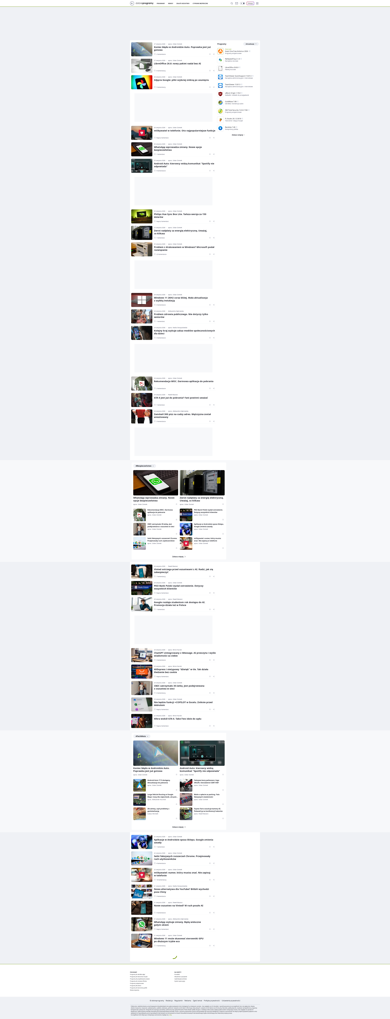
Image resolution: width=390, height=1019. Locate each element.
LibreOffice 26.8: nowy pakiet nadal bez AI (177, 63)
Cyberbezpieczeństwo (180, 979)
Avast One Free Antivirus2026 (236, 51)
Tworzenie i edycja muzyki (234, 121)
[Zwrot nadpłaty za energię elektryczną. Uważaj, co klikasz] (141, 233)
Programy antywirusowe (233, 53)
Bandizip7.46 (230, 127)
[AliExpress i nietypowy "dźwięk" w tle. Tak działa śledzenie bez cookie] (141, 672)
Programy (161, 3)
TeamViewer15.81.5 (232, 84)
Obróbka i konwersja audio (234, 104)
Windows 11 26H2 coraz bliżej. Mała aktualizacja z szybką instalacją (181, 299)
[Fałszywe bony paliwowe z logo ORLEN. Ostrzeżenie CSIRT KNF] (186, 785)
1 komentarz (160, 154)
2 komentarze (161, 54)
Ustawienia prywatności (231, 1000)
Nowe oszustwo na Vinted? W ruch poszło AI (178, 905)
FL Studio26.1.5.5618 (233, 119)
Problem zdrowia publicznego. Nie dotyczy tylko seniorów (181, 315)
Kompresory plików (231, 129)
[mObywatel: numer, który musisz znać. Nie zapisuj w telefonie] (186, 543)
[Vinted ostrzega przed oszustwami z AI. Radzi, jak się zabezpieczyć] (141, 572)
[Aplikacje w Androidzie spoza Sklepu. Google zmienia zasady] (186, 529)
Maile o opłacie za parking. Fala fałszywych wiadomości (206, 795)
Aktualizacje (250, 44)
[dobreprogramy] (146, 3)
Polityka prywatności (212, 1000)
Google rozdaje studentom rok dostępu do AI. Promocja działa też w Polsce (179, 604)
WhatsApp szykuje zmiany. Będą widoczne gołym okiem (177, 923)
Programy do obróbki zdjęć (137, 974)
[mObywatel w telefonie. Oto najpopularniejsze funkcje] (141, 133)
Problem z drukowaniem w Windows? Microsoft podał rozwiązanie (184, 248)
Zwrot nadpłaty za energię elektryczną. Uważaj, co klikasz (180, 232)
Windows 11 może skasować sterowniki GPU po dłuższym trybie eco (179, 940)
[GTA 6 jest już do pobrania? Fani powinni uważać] (141, 400)
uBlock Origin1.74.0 (232, 93)
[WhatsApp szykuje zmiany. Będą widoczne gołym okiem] (141, 924)
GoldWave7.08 (230, 101)
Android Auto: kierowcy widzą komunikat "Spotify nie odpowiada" (184, 165)
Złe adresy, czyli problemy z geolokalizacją (158, 810)
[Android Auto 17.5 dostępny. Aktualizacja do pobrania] (139, 785)
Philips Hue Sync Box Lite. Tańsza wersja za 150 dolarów (180, 215)
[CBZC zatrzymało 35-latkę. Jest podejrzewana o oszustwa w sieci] (139, 529)
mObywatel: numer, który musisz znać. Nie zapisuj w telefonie (207, 539)
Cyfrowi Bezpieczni (200, 3)
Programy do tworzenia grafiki (138, 988)
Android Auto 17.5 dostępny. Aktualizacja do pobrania (158, 781)
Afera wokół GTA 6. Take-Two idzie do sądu (177, 718)
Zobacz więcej (177, 556)
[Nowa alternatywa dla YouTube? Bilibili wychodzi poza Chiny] (141, 891)
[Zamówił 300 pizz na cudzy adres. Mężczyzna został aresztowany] (141, 416)
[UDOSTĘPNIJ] (214, 54)
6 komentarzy (161, 71)
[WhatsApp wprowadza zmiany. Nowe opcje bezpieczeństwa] (141, 149)
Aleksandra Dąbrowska (176, 311)
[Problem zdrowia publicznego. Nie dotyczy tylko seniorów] (141, 316)
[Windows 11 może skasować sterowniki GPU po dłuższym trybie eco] (141, 941)
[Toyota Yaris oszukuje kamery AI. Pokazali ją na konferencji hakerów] (186, 813)
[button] (257, 3)
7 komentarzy (161, 576)
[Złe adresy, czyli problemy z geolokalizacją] (139, 813)
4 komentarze (161, 171)
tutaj (170, 1015)
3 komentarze (161, 338)
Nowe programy (134, 990)
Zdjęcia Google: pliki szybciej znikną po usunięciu (181, 79)
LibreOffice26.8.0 (231, 67)
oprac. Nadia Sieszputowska (177, 328)
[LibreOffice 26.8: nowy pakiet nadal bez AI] (141, 66)
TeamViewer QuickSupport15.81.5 (238, 76)
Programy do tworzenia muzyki (138, 977)
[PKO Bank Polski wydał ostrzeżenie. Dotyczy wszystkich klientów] (186, 515)
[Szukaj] (231, 3)
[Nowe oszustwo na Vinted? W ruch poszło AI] (141, 908)
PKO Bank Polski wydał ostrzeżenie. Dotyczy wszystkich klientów (208, 511)
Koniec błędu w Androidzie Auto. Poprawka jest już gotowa (182, 48)
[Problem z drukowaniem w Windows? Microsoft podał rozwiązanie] (141, 249)
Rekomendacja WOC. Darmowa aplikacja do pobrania (183, 381)
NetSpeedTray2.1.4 (232, 59)
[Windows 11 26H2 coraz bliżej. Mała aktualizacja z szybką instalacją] (141, 300)
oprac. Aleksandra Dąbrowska (178, 411)
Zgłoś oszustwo (182, 3)
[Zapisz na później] (210, 54)
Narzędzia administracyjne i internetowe (239, 78)
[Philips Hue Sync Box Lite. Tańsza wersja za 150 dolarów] (141, 216)
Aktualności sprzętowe (180, 977)
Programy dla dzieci (135, 985)
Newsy (170, 3)
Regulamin (178, 1000)
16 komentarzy (161, 880)
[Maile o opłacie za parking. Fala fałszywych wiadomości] (186, 799)
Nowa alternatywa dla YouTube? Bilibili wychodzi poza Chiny (181, 890)
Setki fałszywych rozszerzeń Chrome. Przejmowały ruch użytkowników (162, 539)
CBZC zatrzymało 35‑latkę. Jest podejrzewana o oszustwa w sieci (179, 687)
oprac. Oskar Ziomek (175, 44)
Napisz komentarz (162, 138)
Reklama (188, 1000)
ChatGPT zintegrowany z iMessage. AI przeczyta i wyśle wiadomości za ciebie (185, 654)
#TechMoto (141, 736)
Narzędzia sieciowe (231, 61)
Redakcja (169, 1000)
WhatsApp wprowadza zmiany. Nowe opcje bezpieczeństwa (178, 148)
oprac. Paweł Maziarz (175, 599)
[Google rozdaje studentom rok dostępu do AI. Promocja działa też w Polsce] (141, 604)
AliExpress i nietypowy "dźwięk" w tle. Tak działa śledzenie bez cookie (181, 671)
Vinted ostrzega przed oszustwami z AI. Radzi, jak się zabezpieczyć (183, 571)
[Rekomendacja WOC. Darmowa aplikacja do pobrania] (141, 383)
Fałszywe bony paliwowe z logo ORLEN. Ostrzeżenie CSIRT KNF (206, 781)
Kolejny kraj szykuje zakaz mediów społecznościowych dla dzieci (184, 332)
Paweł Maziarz (173, 395)
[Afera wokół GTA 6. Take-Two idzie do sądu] (141, 721)
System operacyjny (179, 981)
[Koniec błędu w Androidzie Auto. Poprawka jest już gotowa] (141, 49)
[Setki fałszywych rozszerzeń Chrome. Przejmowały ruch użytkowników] (139, 543)
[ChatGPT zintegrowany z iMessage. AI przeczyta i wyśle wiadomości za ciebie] (141, 655)
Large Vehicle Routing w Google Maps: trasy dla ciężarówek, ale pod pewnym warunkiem (161, 795)
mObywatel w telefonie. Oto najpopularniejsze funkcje (184, 130)
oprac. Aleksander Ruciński (156, 799)
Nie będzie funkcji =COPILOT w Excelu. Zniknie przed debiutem (183, 704)
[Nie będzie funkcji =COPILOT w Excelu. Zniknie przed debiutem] (141, 704)
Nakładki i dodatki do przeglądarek (237, 95)
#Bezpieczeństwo (143, 466)
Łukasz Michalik (152, 814)
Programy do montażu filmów (138, 981)
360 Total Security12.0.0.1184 (236, 110)
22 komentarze (161, 254)
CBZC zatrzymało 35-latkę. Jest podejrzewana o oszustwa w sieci (160, 525)
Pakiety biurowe (230, 69)
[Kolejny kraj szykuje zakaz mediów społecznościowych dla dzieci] (141, 333)
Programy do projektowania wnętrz (140, 979)
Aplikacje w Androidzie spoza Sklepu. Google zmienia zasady (209, 525)
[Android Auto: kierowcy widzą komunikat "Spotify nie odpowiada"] (141, 166)
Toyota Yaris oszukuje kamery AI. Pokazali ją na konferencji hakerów (208, 810)
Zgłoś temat (197, 1000)
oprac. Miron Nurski (175, 650)
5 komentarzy (161, 87)
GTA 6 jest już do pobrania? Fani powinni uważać (181, 397)
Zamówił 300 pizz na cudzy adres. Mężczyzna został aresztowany (182, 415)
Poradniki (177, 974)
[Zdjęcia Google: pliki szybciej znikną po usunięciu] (141, 82)
